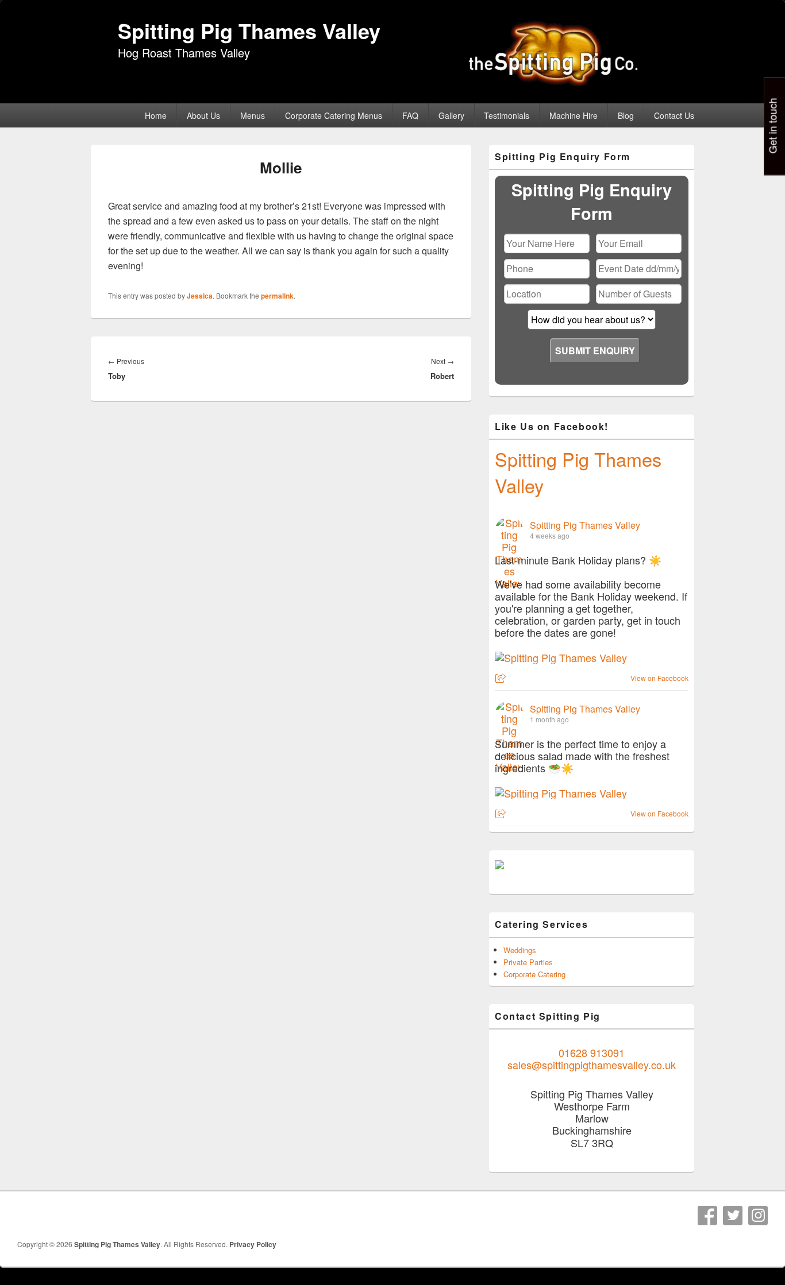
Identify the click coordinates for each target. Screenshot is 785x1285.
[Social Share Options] (502, 678)
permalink (277, 296)
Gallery (451, 115)
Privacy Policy (252, 1244)
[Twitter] (732, 1215)
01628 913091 (592, 1052)
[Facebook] (707, 1215)
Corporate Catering (534, 974)
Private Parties (528, 962)
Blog (626, 115)
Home (156, 115)
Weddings (519, 950)
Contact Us (674, 115)
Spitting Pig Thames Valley (249, 30)
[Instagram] (758, 1215)
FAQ (410, 115)
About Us (203, 115)
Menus (252, 115)
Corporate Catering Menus (333, 115)
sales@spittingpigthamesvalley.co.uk (591, 1064)
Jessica (200, 296)
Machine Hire (573, 115)
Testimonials (506, 115)
